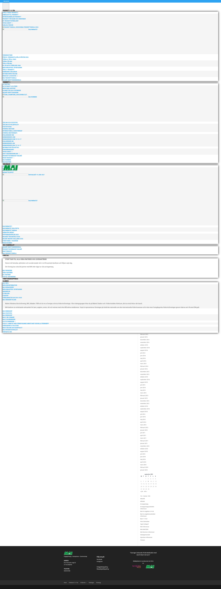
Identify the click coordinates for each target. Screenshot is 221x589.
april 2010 (143, 462)
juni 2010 (143, 456)
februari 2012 (144, 427)
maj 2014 (143, 358)
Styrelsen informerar (146, 537)
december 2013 (144, 371)
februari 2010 (144, 467)
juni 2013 (143, 387)
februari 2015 (144, 334)
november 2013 (144, 374)
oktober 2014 (144, 345)
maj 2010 (143, 459)
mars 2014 (143, 363)
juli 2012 (142, 414)
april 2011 (143, 435)
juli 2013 (142, 385)
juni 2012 (143, 417)
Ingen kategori (144, 524)
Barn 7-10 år (143, 519)
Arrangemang (144, 504)
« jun (141, 491)
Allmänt (142, 501)
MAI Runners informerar (147, 532)
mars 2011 (143, 438)
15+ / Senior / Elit (145, 496)
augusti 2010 (144, 451)
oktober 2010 (144, 449)
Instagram (100, 561)
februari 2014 (144, 366)
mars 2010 (143, 465)
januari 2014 (144, 369)
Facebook (99, 559)
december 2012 (144, 401)
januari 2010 (144, 470)
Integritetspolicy (102, 567)
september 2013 (145, 379)
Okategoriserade (145, 535)
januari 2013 (144, 398)
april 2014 (143, 361)
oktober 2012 (144, 406)
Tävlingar (91, 582)
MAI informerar (144, 527)
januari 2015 (144, 337)
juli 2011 (142, 433)
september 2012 (145, 409)
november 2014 (144, 342)
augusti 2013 (144, 382)
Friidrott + (83, 582)
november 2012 (144, 403)
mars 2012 (143, 425)
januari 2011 (144, 443)
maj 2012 (143, 419)
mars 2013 (143, 393)
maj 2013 (143, 390)
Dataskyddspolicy (103, 569)
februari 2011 (144, 441)
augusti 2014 (144, 350)
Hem (65, 582)
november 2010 (144, 446)
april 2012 (143, 422)
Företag (98, 582)
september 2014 (145, 347)
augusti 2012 (144, 411)
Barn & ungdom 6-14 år (147, 511)
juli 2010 (142, 454)
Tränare (142, 540)
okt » (145, 491)
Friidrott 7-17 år (73, 582)
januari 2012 (144, 430)
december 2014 (144, 339)
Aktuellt (142, 498)
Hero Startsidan (144, 521)
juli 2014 (142, 353)
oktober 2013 (144, 377)
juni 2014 (143, 355)
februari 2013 (144, 395)
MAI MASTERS (144, 529)
